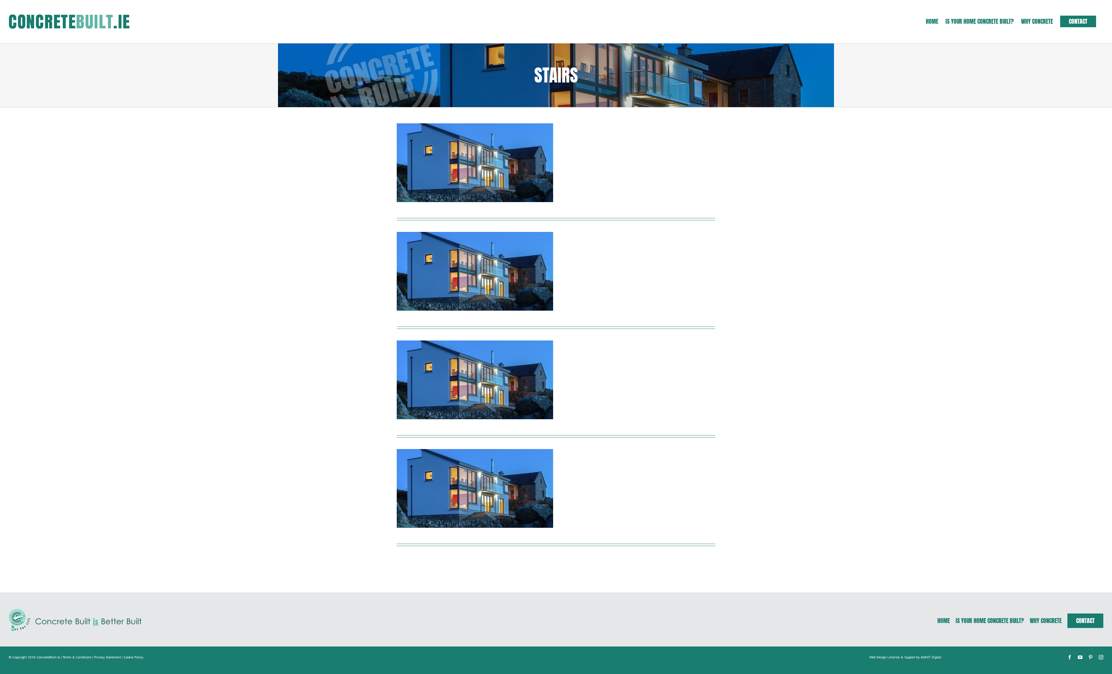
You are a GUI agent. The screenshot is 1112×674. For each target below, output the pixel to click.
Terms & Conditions (77, 657)
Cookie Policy (133, 657)
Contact (1085, 620)
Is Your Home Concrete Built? (990, 620)
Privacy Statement (107, 657)
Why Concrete (1046, 620)
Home (943, 620)
